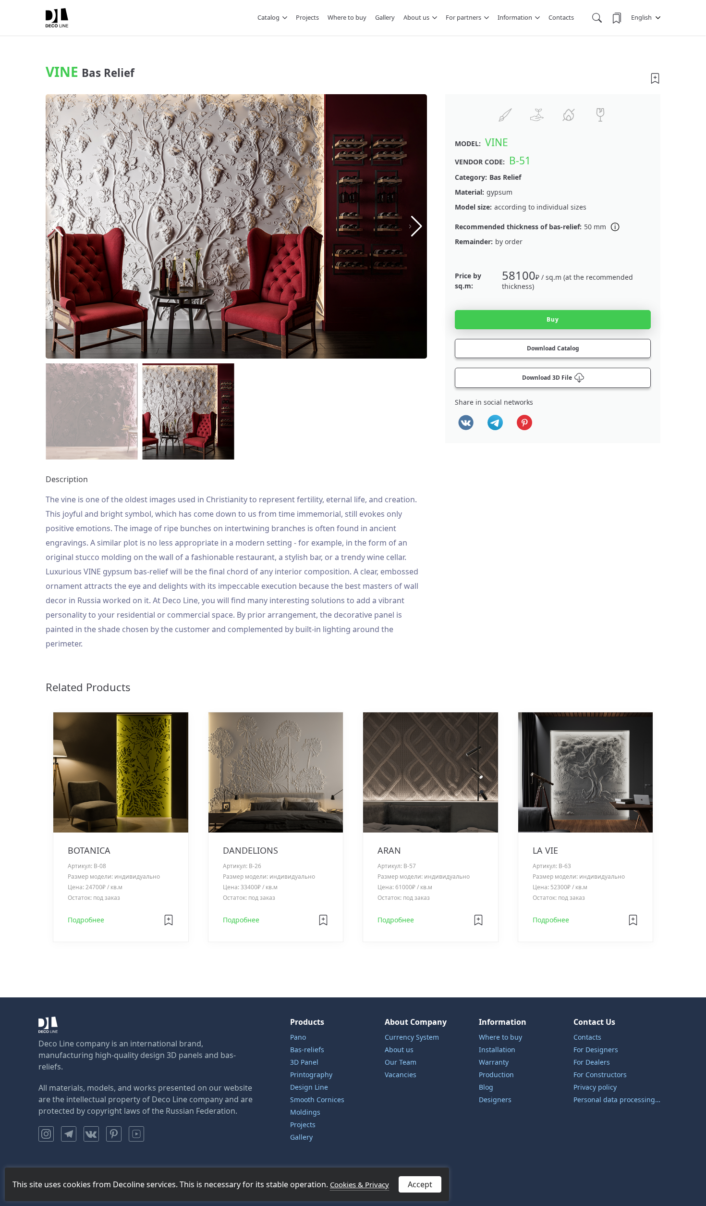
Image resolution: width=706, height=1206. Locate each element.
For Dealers (591, 1062)
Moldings (305, 1112)
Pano (298, 1037)
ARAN (389, 850)
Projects (307, 17)
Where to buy (347, 17)
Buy (553, 319)
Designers (495, 1099)
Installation (497, 1049)
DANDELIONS (250, 850)
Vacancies (400, 1074)
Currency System (412, 1037)
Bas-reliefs (307, 1049)
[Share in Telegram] (495, 422)
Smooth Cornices (317, 1099)
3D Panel (304, 1062)
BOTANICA (89, 850)
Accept (420, 1184)
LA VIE (545, 850)
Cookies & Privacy (359, 1184)
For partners (463, 17)
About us (416, 17)
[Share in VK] (466, 422)
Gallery (385, 17)
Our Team (400, 1062)
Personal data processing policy (617, 1099)
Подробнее (86, 919)
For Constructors (600, 1074)
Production (496, 1074)
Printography (311, 1074)
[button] (415, 226)
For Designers (595, 1049)
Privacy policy (595, 1087)
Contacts (561, 17)
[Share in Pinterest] (524, 422)
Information (515, 17)
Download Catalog (553, 348)
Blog (486, 1087)
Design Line (309, 1087)
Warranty (494, 1062)
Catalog (268, 17)
